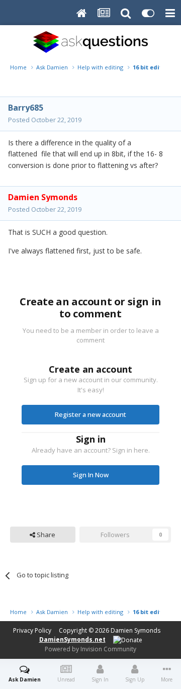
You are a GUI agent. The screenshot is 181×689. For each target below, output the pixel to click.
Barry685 (25, 107)
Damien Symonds (135, 630)
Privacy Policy (32, 630)
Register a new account (90, 414)
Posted (44, 119)
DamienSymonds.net (72, 639)
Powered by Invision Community (90, 649)
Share (45, 534)
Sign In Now (91, 474)
